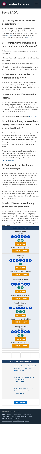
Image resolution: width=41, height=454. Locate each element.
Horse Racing (5, 418)
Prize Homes (20, 416)
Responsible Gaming (18, 421)
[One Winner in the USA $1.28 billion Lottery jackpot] (8, 396)
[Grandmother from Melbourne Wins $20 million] (8, 385)
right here (9, 35)
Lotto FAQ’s (9, 415)
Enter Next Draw (20, 251)
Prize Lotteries (28, 416)
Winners (14, 416)
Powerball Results (6, 416)
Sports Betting (13, 418)
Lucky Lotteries (27, 415)
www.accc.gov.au (8, 160)
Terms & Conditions (7, 421)
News (19, 418)
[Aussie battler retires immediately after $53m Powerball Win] (8, 374)
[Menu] (36, 4)
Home (3, 415)
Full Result (20, 244)
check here (33, 116)
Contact (27, 421)
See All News (21, 402)
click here (29, 38)
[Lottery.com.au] (16, 4)
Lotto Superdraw (17, 415)
